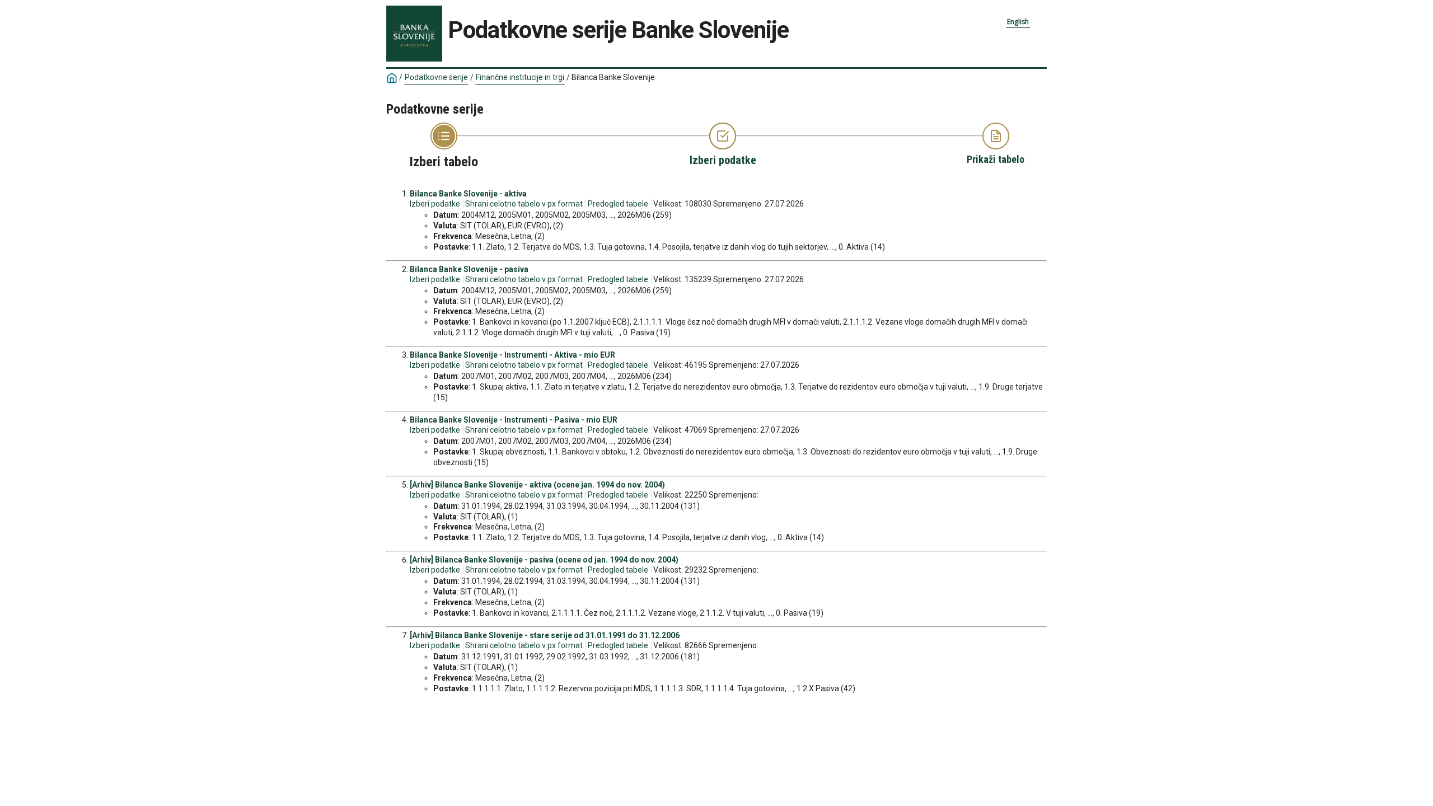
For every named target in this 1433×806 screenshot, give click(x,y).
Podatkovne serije (436, 77)
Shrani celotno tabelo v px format (524, 203)
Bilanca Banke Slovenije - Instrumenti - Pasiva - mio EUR (513, 419)
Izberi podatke (435, 203)
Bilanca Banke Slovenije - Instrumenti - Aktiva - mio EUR (512, 354)
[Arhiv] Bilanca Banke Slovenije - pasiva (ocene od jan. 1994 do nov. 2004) (544, 559)
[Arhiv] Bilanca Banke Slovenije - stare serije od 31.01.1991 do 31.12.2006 (545, 635)
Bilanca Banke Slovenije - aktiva (468, 193)
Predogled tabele (618, 203)
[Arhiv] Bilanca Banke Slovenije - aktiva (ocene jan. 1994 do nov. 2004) (537, 484)
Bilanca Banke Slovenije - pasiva (469, 269)
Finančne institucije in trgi (520, 77)
